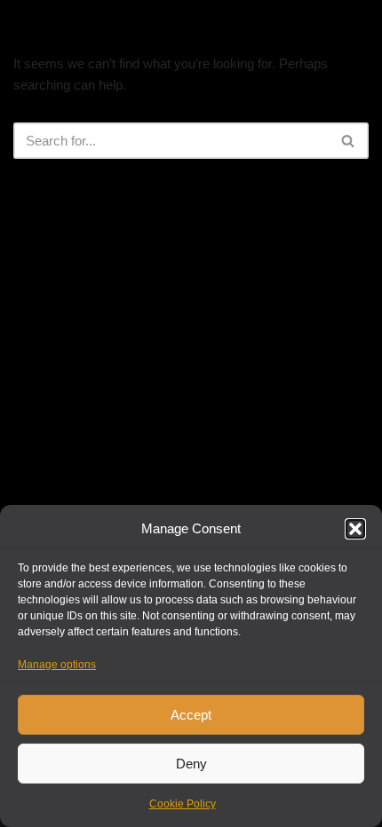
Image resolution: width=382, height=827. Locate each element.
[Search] (349, 140)
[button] (355, 529)
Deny (191, 763)
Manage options (57, 664)
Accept (191, 714)
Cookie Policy (182, 804)
